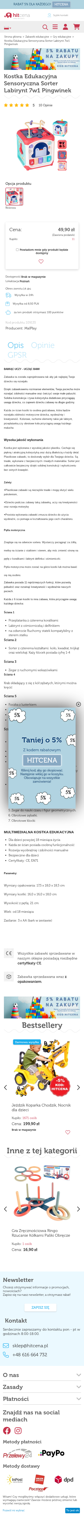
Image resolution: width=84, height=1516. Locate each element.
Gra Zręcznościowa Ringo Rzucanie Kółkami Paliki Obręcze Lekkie (41, 1233)
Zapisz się (40, 1307)
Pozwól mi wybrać (14, 1510)
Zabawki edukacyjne (37, 36)
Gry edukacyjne (62, 36)
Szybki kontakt (34, 15)
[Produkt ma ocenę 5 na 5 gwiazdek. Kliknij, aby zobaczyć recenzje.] (17, 105)
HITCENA (61, 4)
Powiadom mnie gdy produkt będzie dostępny (44, 251)
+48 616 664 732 (30, 1354)
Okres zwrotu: (14, 288)
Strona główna (12, 36)
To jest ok (72, 1510)
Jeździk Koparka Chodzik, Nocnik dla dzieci (41, 1107)
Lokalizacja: (12, 281)
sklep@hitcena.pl (30, 1345)
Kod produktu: (15, 322)
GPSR (17, 355)
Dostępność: (13, 276)
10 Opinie (46, 105)
